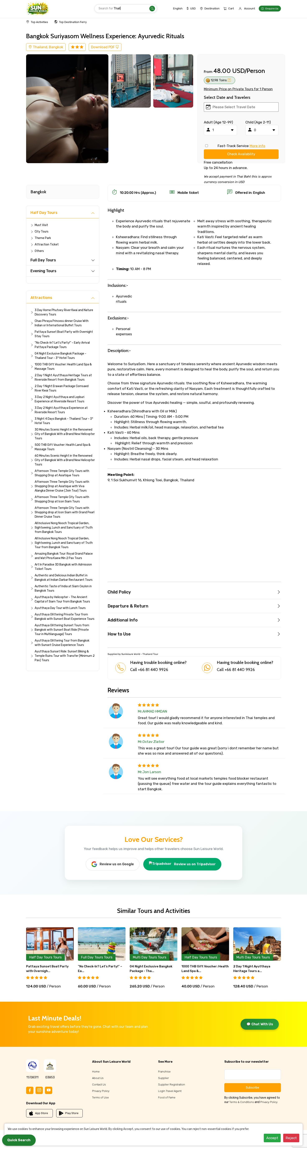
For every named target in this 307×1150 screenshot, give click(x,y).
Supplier (163, 1078)
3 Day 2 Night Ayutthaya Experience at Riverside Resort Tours (61, 410)
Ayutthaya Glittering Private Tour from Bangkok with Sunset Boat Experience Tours (64, 617)
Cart (231, 8)
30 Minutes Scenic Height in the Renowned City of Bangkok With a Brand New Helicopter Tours (65, 434)
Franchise (164, 1071)
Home (96, 1071)
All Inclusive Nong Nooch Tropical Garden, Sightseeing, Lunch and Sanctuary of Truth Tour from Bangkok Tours (64, 543)
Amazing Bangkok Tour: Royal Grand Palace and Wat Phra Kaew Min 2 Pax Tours (64, 556)
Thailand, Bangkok (47, 47)
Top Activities (39, 22)
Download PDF (103, 47)
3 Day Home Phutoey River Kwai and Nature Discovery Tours (64, 312)
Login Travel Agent (169, 1091)
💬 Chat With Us (259, 1024)
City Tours (41, 231)
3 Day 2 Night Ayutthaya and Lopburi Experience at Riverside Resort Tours (59, 399)
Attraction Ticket (47, 244)
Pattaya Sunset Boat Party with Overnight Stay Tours (64, 334)
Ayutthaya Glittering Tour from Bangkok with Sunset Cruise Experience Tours (62, 643)
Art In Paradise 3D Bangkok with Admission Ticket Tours (63, 567)
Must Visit (41, 225)
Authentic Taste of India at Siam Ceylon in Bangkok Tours (63, 588)
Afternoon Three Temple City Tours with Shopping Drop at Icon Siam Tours (62, 499)
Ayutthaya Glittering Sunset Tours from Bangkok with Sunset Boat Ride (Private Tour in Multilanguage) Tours (62, 630)
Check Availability (241, 154)
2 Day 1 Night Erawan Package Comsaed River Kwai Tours (62, 388)
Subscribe (252, 1087)
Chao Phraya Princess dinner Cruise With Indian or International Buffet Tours (62, 323)
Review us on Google (117, 864)
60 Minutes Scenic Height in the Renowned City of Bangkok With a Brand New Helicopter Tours (65, 460)
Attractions (41, 297)
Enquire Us (271, 8)
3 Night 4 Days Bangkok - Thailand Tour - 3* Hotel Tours (64, 421)
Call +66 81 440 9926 (149, 669)
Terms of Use (100, 1097)
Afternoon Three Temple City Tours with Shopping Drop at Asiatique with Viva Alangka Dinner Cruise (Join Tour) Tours (62, 486)
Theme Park (43, 238)
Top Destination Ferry (73, 22)
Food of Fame (166, 1097)
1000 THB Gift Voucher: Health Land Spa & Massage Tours (63, 367)
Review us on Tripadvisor (195, 864)
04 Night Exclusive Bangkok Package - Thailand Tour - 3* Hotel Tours (60, 356)
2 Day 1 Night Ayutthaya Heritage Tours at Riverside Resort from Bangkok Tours (63, 377)
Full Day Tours (43, 260)
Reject (291, 1138)
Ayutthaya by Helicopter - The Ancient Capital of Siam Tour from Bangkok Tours (62, 599)
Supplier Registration (171, 1084)
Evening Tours (43, 271)
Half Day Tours (43, 212)
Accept (272, 1138)
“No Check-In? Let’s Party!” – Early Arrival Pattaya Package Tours (62, 345)
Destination (211, 8)
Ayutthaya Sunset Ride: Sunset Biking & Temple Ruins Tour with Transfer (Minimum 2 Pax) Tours (65, 656)
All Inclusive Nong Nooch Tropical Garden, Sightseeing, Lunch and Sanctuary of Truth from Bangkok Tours (64, 527)
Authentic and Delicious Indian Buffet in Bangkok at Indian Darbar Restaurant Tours (64, 578)
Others (39, 251)
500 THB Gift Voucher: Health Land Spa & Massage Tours (62, 447)
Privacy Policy (100, 1091)
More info (257, 146)
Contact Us (99, 1084)
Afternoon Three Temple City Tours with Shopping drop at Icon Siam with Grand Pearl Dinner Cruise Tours (64, 512)
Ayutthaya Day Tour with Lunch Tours (60, 608)
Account (249, 8)
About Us (98, 1078)
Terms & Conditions (241, 1102)
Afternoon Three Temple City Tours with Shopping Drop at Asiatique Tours (62, 473)
